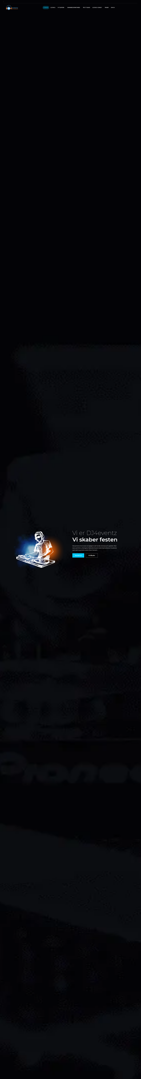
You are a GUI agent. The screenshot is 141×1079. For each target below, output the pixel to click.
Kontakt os (78, 555)
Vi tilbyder (91, 555)
